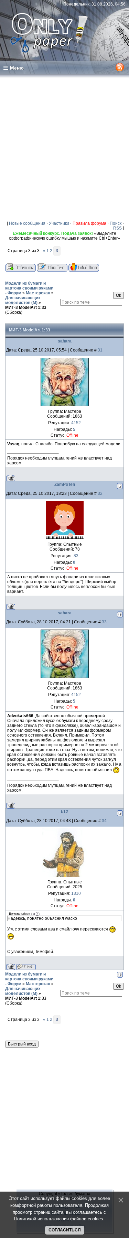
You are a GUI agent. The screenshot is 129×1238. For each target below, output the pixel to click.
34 (104, 820)
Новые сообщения (27, 223)
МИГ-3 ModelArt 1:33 (25, 307)
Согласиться (65, 1230)
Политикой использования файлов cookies (58, 1218)
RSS (117, 228)
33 (104, 622)
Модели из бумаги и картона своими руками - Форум (29, 288)
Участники (59, 223)
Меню (17, 68)
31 (100, 350)
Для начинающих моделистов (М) (23, 300)
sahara (65, 341)
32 (100, 493)
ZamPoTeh (64, 484)
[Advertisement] (64, 147)
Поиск (115, 223)
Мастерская (38, 293)
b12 (64, 811)
